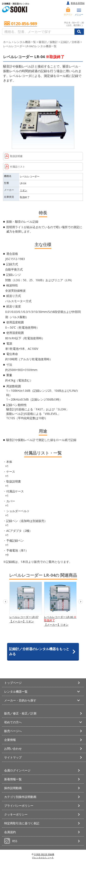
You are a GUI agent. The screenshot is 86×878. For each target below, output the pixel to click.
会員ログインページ (17, 770)
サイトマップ (13, 757)
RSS (14, 841)
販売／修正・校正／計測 (20, 713)
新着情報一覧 (13, 779)
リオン (23, 190)
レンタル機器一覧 (25, 42)
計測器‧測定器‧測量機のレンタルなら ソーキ (43, 856)
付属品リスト (17, 166)
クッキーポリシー (16, 814)
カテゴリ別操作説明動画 (20, 797)
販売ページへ (13, 731)
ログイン (68, 14)
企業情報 (10, 740)
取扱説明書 (16, 156)
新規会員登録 (78, 3)
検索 (79, 32)
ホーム (7, 42)
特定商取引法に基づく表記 (21, 823)
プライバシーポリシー (18, 806)
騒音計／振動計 (48, 42)
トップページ (13, 683)
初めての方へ (13, 722)
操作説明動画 (13, 788)
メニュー (79, 14)
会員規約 (10, 832)
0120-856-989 (24, 23)
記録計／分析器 (70, 42)
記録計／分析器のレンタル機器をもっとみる (39, 651)
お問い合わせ (13, 749)
